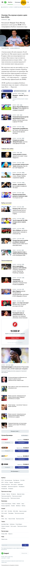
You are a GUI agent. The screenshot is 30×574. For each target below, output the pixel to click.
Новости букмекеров (6, 503)
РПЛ (2, 480)
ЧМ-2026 (22, 480)
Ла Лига (6, 482)
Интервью (10, 488)
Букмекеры (4, 501)
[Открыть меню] (2, 2)
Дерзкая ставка (20, 494)
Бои (2, 516)
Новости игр (4, 539)
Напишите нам (24, 553)
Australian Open (5, 524)
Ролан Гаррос (19, 524)
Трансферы (4, 486)
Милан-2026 (4, 533)
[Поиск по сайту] (28, 2)
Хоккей (3, 508)
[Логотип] (5, 2)
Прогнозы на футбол (13, 486)
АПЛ (2, 482)
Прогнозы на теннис (15, 498)
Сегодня (3, 494)
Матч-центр (14, 484)
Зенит (22, 503)
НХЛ (5, 511)
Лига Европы (16, 480)
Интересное (4, 488)
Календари (20, 484)
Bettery (23, 505)
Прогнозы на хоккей (16, 496)
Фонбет (13, 505)
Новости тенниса (5, 526)
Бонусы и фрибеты (5, 505)
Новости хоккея (22, 511)
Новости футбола (5, 484)
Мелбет (18, 503)
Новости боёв (11, 518)
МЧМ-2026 (15, 511)
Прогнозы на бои (5, 498)
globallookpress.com (15, 48)
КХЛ (2, 511)
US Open (3, 528)
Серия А (11, 482)
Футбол (11, 7)
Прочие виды (4, 531)
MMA (2, 518)
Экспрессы (13, 494)
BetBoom (18, 505)
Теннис (3, 521)
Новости (10, 533)
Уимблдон (12, 524)
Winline (14, 503)
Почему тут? (7, 442)
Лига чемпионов (8, 480)
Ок (25, 545)
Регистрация (21, 442)
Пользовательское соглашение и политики (9, 565)
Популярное (21, 486)
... (26, 4)
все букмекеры (24, 435)
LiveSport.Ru (5, 7)
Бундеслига (17, 482)
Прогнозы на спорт (6, 491)
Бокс (6, 518)
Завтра (8, 494)
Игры (2, 536)
